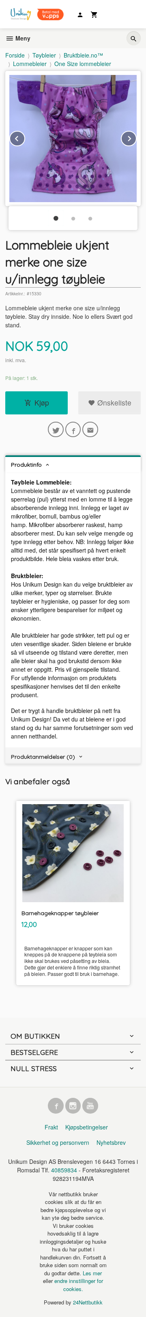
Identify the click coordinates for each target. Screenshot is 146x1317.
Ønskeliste (113, 402)
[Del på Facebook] (73, 430)
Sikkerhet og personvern (57, 1142)
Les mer (92, 1273)
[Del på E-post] (90, 430)
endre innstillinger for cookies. (78, 1285)
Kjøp (41, 402)
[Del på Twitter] (56, 430)
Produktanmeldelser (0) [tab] (43, 756)
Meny (22, 38)
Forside (15, 55)
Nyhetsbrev (111, 1142)
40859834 (64, 1170)
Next (136, 137)
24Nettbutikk (88, 1302)
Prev (24, 137)
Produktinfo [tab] (26, 464)
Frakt (51, 1127)
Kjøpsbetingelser (86, 1127)
